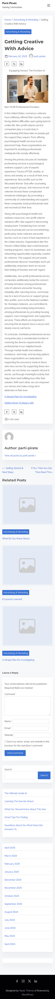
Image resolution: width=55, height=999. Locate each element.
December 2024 (13, 879)
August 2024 (11, 912)
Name (8, 721)
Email (8, 728)
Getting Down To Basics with (19, 403)
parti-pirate (39, 56)
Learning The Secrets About (19, 801)
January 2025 (12, 871)
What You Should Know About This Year (25, 809)
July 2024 (10, 920)
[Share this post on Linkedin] (21, 64)
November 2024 (13, 887)
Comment (10, 694)
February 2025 (12, 863)
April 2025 (10, 847)
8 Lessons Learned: (12, 599)
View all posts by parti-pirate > (20, 455)
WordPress (27, 994)
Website (9, 735)
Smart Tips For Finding (16, 817)
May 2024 (10, 936)
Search (8, 769)
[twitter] (14, 64)
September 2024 (13, 904)
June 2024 (10, 928)
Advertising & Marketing (26, 19)
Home (8, 19)
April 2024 (10, 944)
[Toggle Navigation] (49, 5)
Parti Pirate (9, 3)
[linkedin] (35, 982)
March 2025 (11, 855)
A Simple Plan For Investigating (21, 396)
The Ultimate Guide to (16, 793)
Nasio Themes (27, 990)
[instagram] (23, 982)
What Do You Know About (15, 538)
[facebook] (7, 64)
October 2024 (12, 896)
